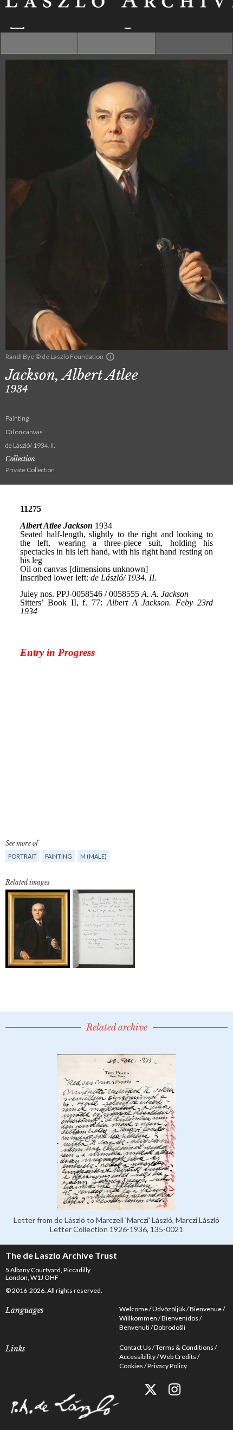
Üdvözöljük (168, 1309)
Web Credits (178, 1356)
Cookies (131, 1366)
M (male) (93, 856)
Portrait (22, 856)
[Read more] (116, 1205)
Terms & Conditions (184, 1347)
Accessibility (137, 1356)
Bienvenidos (179, 1318)
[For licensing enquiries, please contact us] (110, 357)
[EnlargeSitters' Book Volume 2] (104, 929)
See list (116, 43)
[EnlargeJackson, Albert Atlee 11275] (37, 929)
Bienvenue (206, 1309)
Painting (58, 856)
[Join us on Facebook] (126, 1389)
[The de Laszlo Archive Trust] (116, 14)
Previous (39, 43)
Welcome (133, 1309)
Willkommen (138, 1318)
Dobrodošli (169, 1327)
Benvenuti (134, 1327)
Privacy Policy (167, 1366)
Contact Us (135, 1347)
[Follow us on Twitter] (150, 1389)
